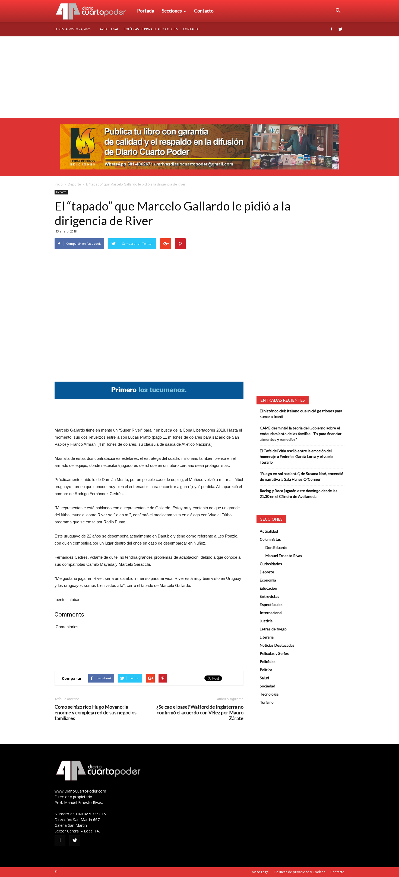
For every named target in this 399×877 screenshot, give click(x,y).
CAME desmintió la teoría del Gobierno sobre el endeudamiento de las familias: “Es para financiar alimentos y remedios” (300, 434)
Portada (145, 11)
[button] (337, 10)
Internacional (271, 612)
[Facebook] (331, 29)
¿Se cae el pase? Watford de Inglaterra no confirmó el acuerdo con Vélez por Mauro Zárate (199, 712)
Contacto (204, 11)
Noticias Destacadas (277, 645)
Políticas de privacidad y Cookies (151, 29)
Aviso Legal (109, 29)
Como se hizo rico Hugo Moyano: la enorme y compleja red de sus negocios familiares (96, 712)
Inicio (59, 184)
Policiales (268, 661)
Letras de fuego (273, 629)
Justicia (266, 620)
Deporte (74, 184)
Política (266, 669)
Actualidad (269, 531)
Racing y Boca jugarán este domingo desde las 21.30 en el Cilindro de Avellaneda (298, 493)
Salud (264, 677)
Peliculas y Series (274, 653)
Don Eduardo (276, 547)
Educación (268, 588)
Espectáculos (271, 604)
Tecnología (269, 694)
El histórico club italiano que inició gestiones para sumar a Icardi (301, 413)
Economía (268, 580)
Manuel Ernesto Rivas (283, 555)
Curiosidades (271, 563)
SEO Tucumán (68, 872)
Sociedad (267, 686)
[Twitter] (340, 29)
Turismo (267, 702)
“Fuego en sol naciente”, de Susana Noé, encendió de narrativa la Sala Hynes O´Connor (301, 476)
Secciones (172, 11)
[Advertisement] (199, 77)
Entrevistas (269, 596)
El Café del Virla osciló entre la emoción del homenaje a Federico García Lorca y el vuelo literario (296, 456)
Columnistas (270, 539)
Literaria (267, 637)
